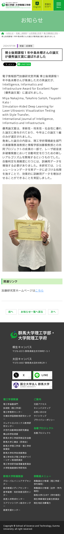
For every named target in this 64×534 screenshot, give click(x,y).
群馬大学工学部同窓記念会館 (17, 438)
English (37, 7)
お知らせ (9, 33)
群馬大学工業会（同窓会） (16, 442)
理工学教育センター (13, 412)
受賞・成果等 (21, 33)
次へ (53, 312)
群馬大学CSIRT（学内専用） (48, 495)
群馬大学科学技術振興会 (15, 453)
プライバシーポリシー (44, 420)
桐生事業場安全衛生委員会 (46, 499)
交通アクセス (40, 404)
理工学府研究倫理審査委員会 (17, 464)
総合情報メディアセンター (16, 488)
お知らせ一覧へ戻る (32, 312)
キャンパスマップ (42, 408)
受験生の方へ (48, 5)
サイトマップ (40, 416)
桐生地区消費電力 (42, 503)
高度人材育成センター (14, 499)
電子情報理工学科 (51, 33)
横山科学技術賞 (10, 434)
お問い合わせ (40, 412)
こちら (39, 290)
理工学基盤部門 (10, 404)
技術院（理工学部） (13, 408)
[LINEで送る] (24, 64)
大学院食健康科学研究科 (15, 468)
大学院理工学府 (35, 33)
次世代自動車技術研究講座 (16, 430)
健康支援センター (11, 510)
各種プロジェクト (42, 433)
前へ (11, 312)
